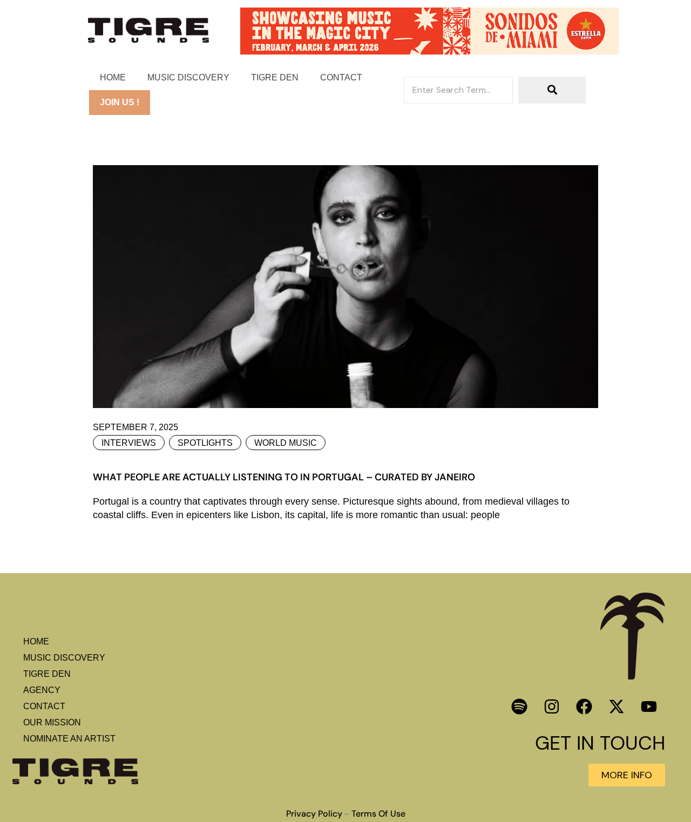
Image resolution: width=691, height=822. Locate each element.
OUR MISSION (52, 722)
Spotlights (205, 442)
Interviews (128, 442)
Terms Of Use (378, 814)
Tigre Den (275, 77)
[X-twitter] (616, 706)
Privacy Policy (314, 814)
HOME (113, 77)
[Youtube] (649, 706)
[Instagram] (552, 706)
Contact (341, 77)
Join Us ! (119, 102)
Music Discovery (188, 77)
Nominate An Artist (69, 738)
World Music (285, 442)
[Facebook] (584, 706)
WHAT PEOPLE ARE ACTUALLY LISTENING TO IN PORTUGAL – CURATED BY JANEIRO (284, 477)
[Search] (552, 90)
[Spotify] (519, 706)
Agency (41, 690)
